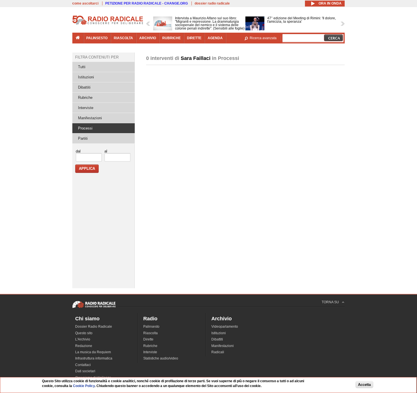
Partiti (83, 138)
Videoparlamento (224, 327)
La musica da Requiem (93, 352)
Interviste (85, 108)
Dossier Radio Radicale (93, 327)
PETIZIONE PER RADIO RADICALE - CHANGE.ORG (146, 3)
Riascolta (150, 333)
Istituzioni (86, 77)
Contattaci (83, 365)
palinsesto (97, 38)
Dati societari (85, 371)
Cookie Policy (84, 386)
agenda (215, 38)
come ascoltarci (85, 3)
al (105, 151)
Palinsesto (151, 327)
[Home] (107, 24)
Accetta (364, 385)
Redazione (83, 346)
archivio (147, 38)
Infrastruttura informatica (93, 358)
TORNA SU (330, 302)
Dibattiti (84, 87)
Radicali (217, 352)
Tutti (81, 67)
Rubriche (85, 97)
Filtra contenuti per (97, 57)
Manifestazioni (90, 118)
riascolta (123, 38)
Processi (85, 128)
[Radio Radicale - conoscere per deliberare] (93, 308)
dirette (194, 38)
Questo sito (83, 333)
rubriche (171, 38)
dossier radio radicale (212, 3)
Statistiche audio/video (160, 358)
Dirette (148, 339)
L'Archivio (82, 339)
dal (78, 151)
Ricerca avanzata (263, 38)
